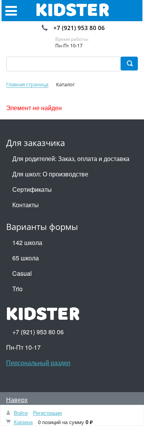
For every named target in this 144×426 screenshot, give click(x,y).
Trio (17, 288)
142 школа (27, 242)
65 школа (25, 257)
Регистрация (47, 412)
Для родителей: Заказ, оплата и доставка (70, 158)
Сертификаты (32, 189)
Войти (21, 412)
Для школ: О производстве (50, 173)
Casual (22, 273)
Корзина (23, 422)
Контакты (25, 204)
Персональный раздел (38, 362)
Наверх (17, 399)
